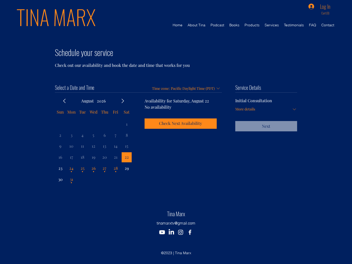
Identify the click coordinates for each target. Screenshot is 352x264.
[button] (327, 13)
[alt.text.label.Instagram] (180, 232)
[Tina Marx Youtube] (162, 232)
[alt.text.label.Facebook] (190, 232)
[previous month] (64, 101)
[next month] (123, 101)
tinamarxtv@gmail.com (176, 223)
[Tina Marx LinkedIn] (171, 232)
